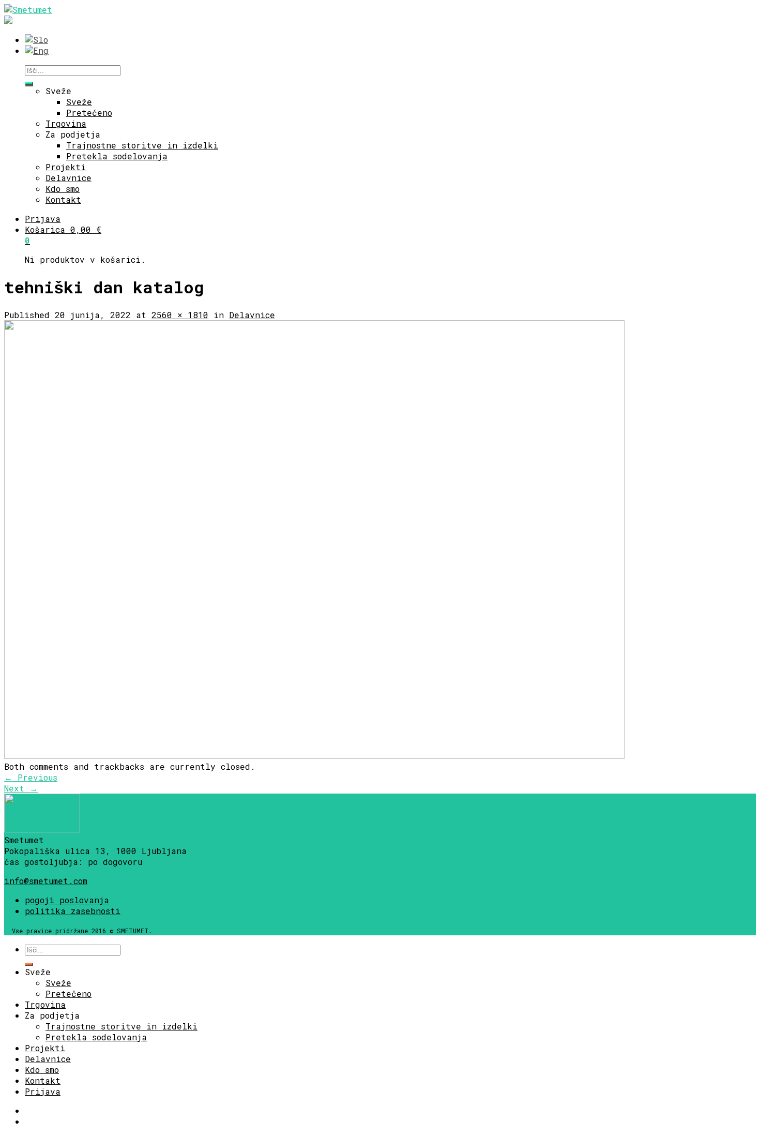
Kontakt (63, 199)
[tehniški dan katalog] (314, 755)
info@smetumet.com (45, 880)
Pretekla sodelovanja (117, 156)
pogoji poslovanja (67, 899)
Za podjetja (72, 134)
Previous (30, 777)
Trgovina (65, 123)
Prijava (42, 218)
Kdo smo (62, 188)
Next (21, 788)
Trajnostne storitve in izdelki (142, 145)
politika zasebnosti (72, 910)
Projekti (65, 166)
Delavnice (68, 177)
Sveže (58, 90)
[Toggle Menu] (29, 83)
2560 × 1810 (179, 314)
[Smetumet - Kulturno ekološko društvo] (28, 9)
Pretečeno (89, 112)
